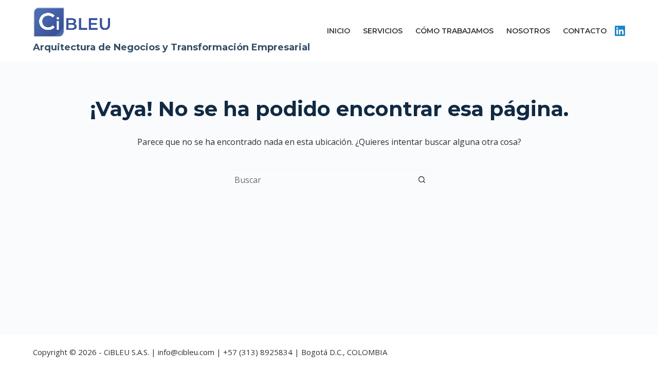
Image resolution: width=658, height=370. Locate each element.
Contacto (585, 30)
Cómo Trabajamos (454, 30)
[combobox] (319, 180)
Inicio (338, 30)
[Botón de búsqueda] (421, 180)
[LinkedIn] (620, 31)
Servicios (383, 30)
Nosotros (528, 30)
